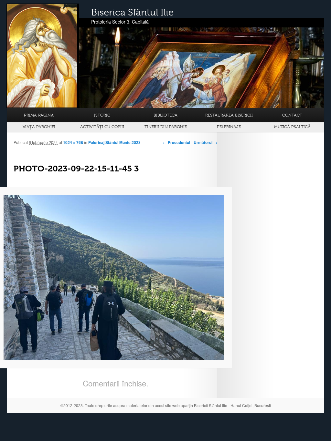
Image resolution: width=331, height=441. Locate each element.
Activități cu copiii (102, 126)
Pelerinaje (229, 126)
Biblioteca (165, 115)
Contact (292, 115)
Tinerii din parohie (165, 126)
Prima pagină (39, 115)
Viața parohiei (39, 126)
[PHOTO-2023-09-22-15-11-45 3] (114, 277)
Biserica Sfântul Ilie (132, 12)
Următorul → (205, 142)
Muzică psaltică (292, 126)
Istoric (102, 115)
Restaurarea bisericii (229, 115)
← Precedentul (176, 142)
